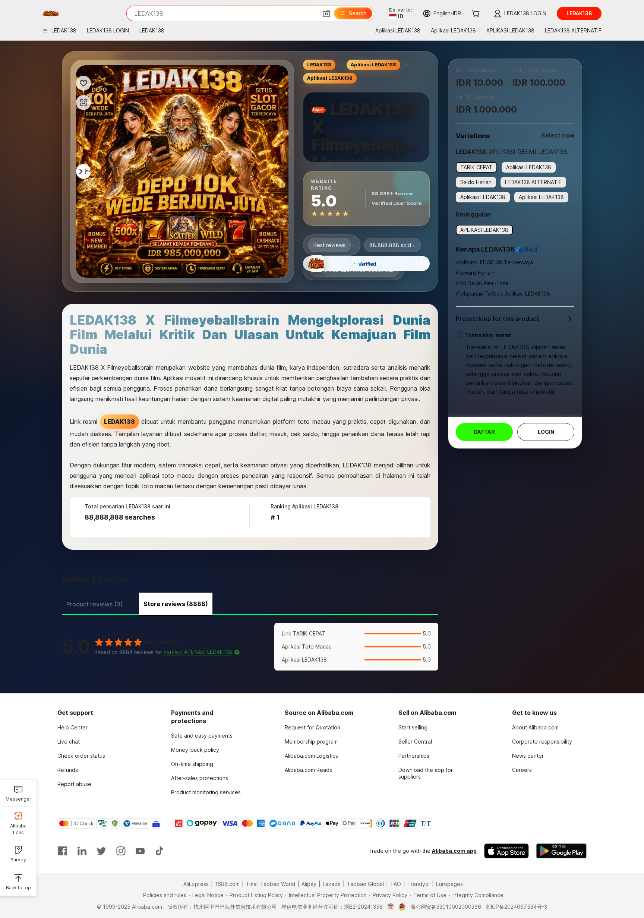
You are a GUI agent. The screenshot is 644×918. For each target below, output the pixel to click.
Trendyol (418, 884)
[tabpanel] (250, 646)
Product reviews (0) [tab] (94, 604)
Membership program (311, 741)
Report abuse (74, 784)
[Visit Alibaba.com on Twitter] (101, 851)
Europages (449, 884)
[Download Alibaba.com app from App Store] (506, 850)
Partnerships (413, 756)
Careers (522, 770)
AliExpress (196, 884)
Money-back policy (195, 750)
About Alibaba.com (535, 727)
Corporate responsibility (542, 741)
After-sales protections (199, 778)
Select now (557, 135)
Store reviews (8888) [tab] (175, 604)
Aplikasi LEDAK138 (373, 64)
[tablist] (250, 603)
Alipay (309, 884)
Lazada (332, 884)
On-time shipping (192, 764)
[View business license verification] (390, 907)
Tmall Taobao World (270, 884)
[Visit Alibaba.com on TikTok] (159, 851)
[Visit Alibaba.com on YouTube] (140, 851)
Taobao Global (365, 884)
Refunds (67, 770)
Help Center (72, 727)
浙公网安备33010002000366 (445, 906)
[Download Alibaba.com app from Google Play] (561, 850)
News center (528, 756)
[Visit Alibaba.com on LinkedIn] (82, 851)
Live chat (68, 741)
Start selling (412, 727)
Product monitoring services (206, 792)
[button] (326, 13)
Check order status (81, 756)
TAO (395, 884)
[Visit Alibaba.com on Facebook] (62, 851)
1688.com (227, 884)
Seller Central (415, 741)
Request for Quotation (312, 727)
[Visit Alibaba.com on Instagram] (121, 851)
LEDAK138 (319, 64)
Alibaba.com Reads (308, 770)
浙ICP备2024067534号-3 (516, 906)
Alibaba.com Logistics (311, 756)
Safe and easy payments (202, 735)
